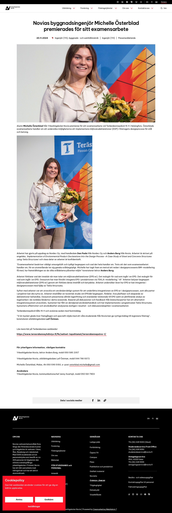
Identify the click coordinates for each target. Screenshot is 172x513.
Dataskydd (94, 490)
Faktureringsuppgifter (137, 487)
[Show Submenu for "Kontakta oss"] (152, 8)
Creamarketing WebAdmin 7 (105, 509)
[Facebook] (127, 2)
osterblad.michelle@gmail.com (84, 364)
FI (151, 2)
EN (147, 2)
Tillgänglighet (96, 485)
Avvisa (19, 499)
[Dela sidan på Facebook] (93, 400)
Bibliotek (55, 460)
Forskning (84, 8)
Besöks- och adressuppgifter (140, 477)
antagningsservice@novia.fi (140, 465)
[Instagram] (118, 2)
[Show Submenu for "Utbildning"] (74, 8)
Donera (164, 2)
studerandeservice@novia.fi (140, 452)
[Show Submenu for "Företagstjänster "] (116, 8)
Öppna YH (94, 453)
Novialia (93, 476)
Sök (165, 8)
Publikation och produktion (101, 467)
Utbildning (66, 8)
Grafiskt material (97, 471)
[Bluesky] (136, 2)
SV (156, 2)
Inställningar (34, 506)
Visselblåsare (95, 495)
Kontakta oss (143, 8)
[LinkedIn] (122, 2)
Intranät (54, 473)
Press (92, 462)
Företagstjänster (105, 8)
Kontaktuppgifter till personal (141, 482)
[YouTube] (141, 2)
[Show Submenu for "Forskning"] (91, 8)
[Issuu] (132, 2)
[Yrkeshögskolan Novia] (12, 8)
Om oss (125, 8)
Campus (93, 457)
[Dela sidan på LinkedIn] (99, 400)
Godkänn (49, 499)
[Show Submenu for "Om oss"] (131, 8)
